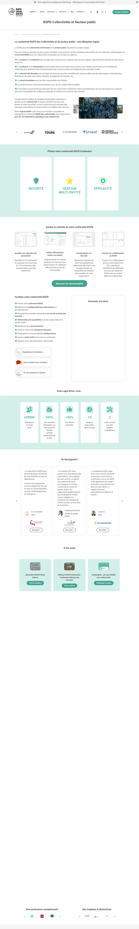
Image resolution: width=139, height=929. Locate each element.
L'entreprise (80, 12)
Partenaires (51, 12)
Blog (72, 12)
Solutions (33, 12)
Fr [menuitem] (102, 12)
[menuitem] (104, 12)
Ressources (62, 12)
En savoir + (36, 530)
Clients (42, 12)
